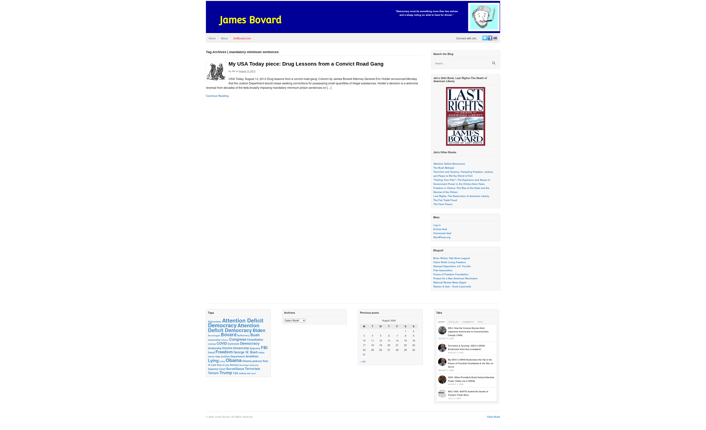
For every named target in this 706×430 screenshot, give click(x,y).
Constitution (255, 340)
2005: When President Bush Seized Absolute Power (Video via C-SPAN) (471, 379)
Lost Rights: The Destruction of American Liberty (461, 196)
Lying (213, 360)
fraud (211, 352)
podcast (257, 361)
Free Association (442, 270)
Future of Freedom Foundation (450, 274)
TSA (235, 373)
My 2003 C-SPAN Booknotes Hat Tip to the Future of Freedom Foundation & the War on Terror (470, 363)
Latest (441, 321)
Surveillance (235, 368)
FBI (264, 347)
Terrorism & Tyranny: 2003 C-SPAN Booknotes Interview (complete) (466, 347)
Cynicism (233, 343)
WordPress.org (441, 237)
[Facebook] (489, 38)
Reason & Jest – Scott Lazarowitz (452, 286)
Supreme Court (216, 369)
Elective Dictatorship (235, 348)
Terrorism (252, 368)
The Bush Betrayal (443, 167)
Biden (259, 330)
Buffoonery (243, 335)
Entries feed (440, 229)
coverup (212, 343)
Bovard (228, 334)
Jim (233, 71)
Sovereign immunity (248, 365)
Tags (480, 321)
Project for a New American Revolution (455, 278)
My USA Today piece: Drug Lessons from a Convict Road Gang (306, 64)
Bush (255, 334)
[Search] (493, 62)
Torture (213, 373)
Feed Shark (493, 416)
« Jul (363, 361)
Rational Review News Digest (449, 282)
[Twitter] (484, 38)
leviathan (252, 356)
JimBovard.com (242, 38)
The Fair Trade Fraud (445, 200)
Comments (468, 321)
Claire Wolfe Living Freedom (449, 262)
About (224, 38)
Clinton (225, 339)
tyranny (242, 373)
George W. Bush (245, 352)
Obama (234, 360)
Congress (237, 339)
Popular (453, 321)
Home (212, 38)
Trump (226, 372)
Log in (437, 225)
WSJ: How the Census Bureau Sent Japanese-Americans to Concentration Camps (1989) (468, 331)
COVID (222, 343)
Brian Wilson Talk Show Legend (451, 258)
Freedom (224, 352)
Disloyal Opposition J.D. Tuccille (452, 266)
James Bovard (251, 19)
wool (253, 373)
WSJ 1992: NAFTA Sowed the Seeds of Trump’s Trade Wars (468, 393)
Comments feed (442, 233)
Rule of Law (223, 365)
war (248, 373)
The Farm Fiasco (442, 204)
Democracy (250, 343)
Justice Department (233, 356)
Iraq (217, 356)
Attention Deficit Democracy (449, 163)
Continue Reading (217, 96)
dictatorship (215, 348)
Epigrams (255, 348)
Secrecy (234, 365)
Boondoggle (214, 335)
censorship (214, 339)
